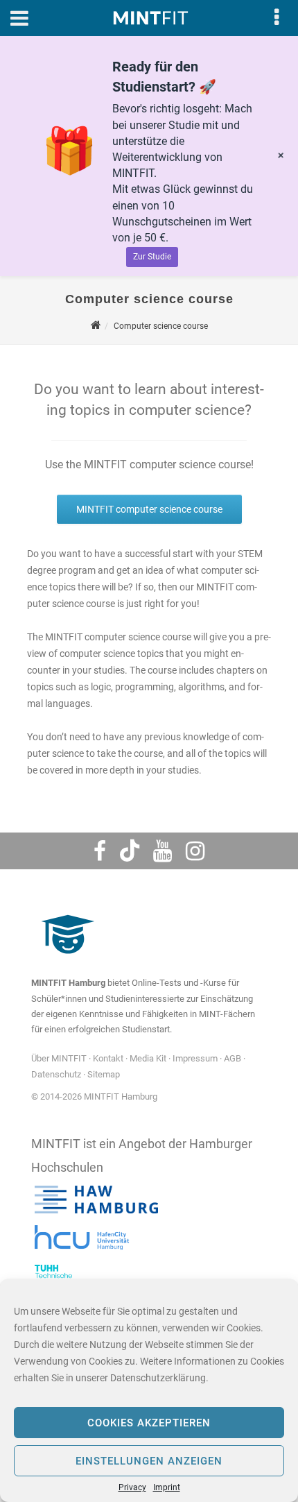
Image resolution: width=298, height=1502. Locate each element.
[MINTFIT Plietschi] (65, 960)
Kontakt (108, 1058)
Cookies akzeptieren (149, 1423)
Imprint (166, 1487)
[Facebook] (100, 851)
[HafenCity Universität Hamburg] (89, 1253)
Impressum (195, 1058)
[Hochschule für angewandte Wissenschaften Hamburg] (96, 1214)
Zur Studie (152, 257)
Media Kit (148, 1058)
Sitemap (103, 1074)
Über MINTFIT (59, 1058)
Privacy (132, 1487)
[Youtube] (162, 851)
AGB (232, 1058)
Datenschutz (56, 1074)
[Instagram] (195, 851)
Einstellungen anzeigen (149, 1461)
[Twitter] (129, 851)
